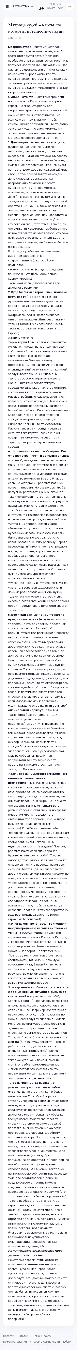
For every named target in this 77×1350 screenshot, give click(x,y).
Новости (8, 1336)
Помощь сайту (42, 1336)
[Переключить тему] (70, 6)
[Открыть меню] (7, 6)
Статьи (23, 1336)
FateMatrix (23, 6)
